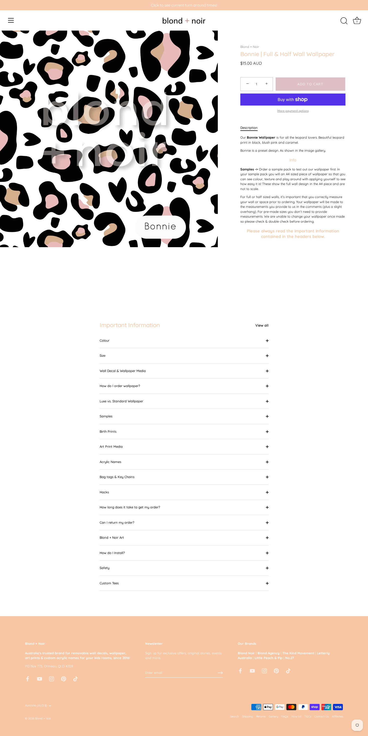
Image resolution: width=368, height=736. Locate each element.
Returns (261, 716)
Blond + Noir (249, 47)
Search (234, 716)
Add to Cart (310, 84)
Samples (106, 416)
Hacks (104, 492)
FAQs (284, 716)
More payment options (293, 111)
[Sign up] (220, 672)
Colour (104, 340)
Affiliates (337, 716)
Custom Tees (109, 583)
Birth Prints (108, 431)
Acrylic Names (110, 462)
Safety (104, 568)
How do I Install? (112, 553)
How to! (296, 716)
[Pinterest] (63, 678)
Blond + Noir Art (112, 537)
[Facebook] (27, 678)
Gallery (273, 716)
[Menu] (11, 20)
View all (262, 325)
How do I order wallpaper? (120, 386)
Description (249, 128)
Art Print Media (111, 446)
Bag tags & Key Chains (117, 477)
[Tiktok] (75, 678)
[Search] (343, 21)
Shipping (247, 716)
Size (102, 355)
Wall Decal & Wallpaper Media (123, 371)
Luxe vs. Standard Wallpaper (121, 401)
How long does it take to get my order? (130, 507)
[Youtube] (39, 678)
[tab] (251, 127)
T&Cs (307, 716)
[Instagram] (51, 678)
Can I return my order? (117, 522)
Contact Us (321, 716)
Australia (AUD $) (36, 705)
